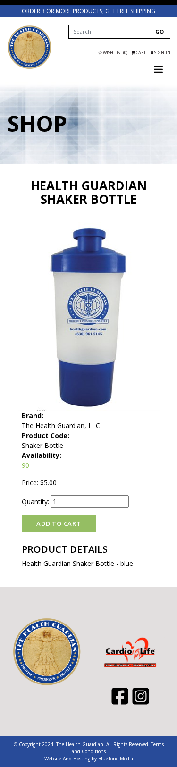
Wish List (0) (114, 53)
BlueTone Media (115, 758)
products (87, 11)
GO (159, 31)
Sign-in (161, 53)
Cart (141, 53)
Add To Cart (58, 523)
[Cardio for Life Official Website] (29, 47)
